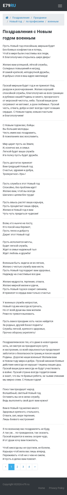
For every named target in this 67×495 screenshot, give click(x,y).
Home (41, 488)
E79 (9, 5)
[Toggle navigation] (60, 5)
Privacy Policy (56, 488)
